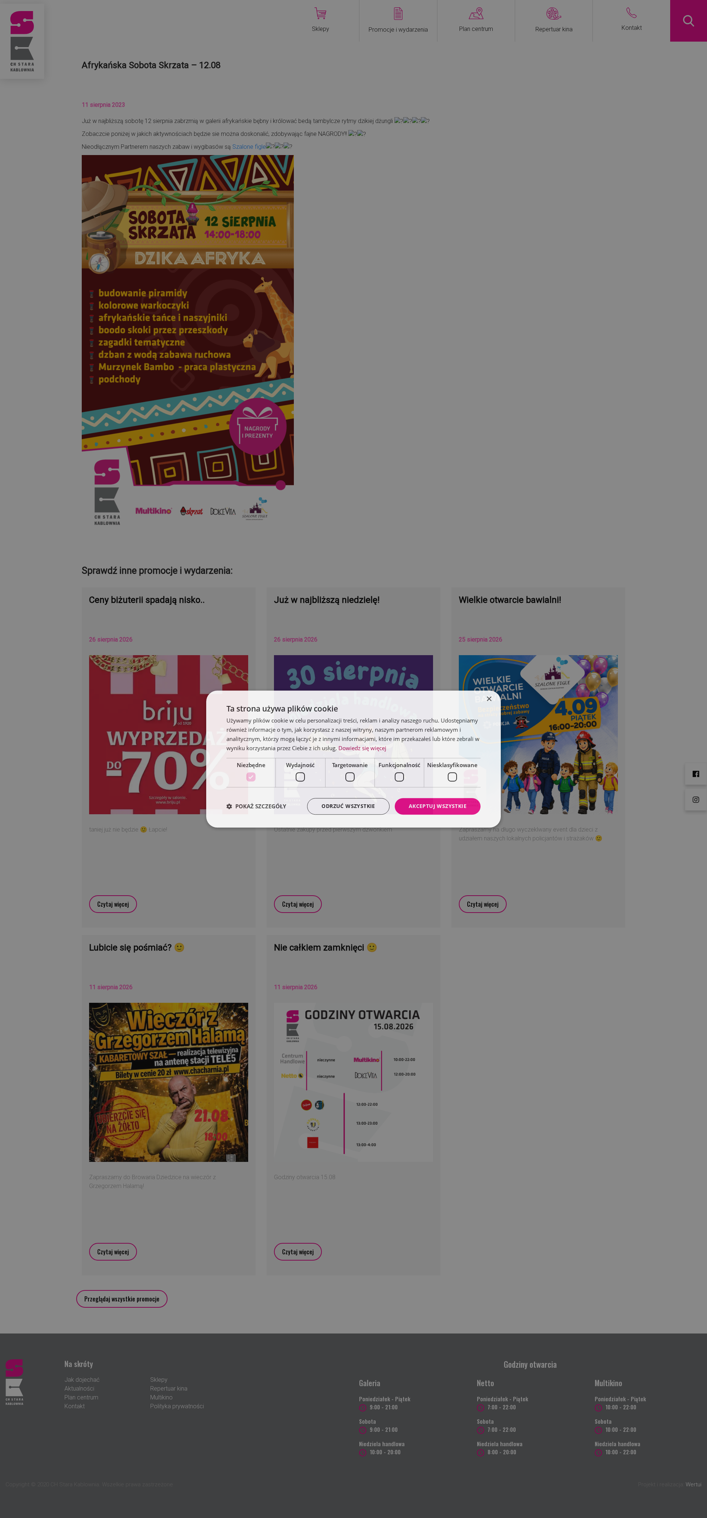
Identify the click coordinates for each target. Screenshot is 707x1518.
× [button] (489, 699)
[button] (256, 806)
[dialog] (353, 759)
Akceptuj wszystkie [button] (438, 805)
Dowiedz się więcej (362, 748)
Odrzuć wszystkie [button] (348, 805)
